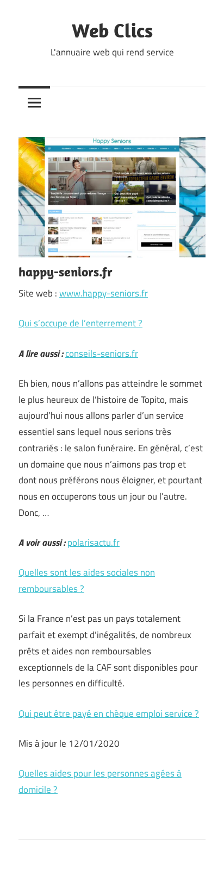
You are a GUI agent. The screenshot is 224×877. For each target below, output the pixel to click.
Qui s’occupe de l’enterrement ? (80, 323)
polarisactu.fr (93, 542)
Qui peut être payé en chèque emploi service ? (108, 713)
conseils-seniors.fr (101, 353)
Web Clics (112, 30)
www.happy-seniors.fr (103, 293)
